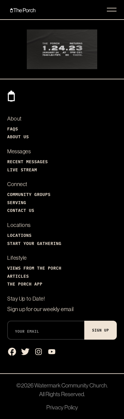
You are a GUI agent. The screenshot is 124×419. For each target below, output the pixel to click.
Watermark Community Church (70, 385)
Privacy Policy (62, 407)
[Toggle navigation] (112, 10)
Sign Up (100, 329)
